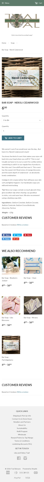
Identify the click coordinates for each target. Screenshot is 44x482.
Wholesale (22, 434)
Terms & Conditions (22, 441)
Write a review (22, 225)
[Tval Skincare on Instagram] (25, 459)
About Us (22, 425)
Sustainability (22, 428)
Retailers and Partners (22, 422)
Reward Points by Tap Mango (22, 438)
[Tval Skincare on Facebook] (19, 459)
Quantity (5, 116)
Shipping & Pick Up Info (22, 416)
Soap (13, 43)
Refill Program (22, 431)
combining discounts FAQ (22, 444)
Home (4, 43)
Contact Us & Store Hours (22, 419)
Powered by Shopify (30, 469)
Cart (40, 3)
